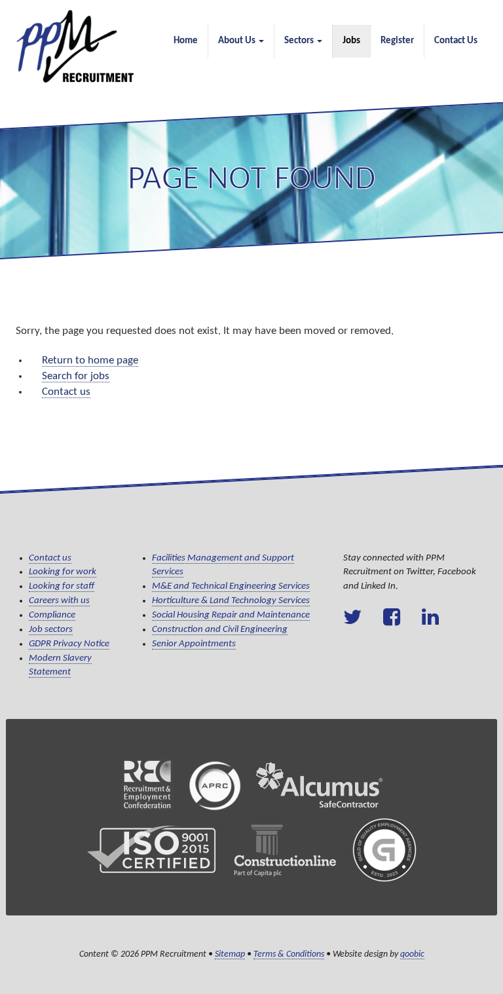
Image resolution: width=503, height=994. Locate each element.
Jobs (351, 41)
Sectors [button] (300, 41)
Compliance (52, 615)
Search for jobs (75, 376)
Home (186, 41)
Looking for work (62, 572)
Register (397, 41)
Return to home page (90, 360)
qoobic (412, 954)
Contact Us (455, 41)
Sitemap (230, 954)
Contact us (66, 391)
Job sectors (51, 630)
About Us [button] (237, 41)
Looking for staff (61, 586)
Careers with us (59, 601)
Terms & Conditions (288, 954)
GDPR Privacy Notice (69, 644)
